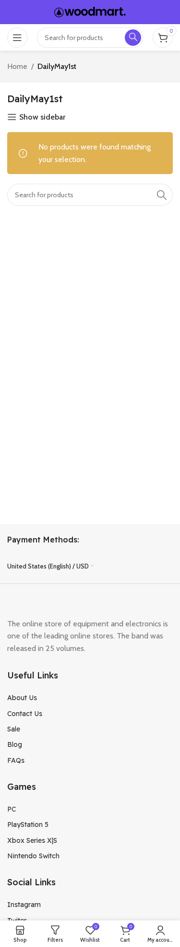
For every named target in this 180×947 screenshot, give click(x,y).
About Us (22, 697)
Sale (13, 729)
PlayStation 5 (27, 824)
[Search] (162, 195)
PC (11, 809)
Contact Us (24, 713)
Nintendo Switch (33, 856)
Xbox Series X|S (32, 840)
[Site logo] (90, 11)
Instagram (24, 904)
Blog (14, 744)
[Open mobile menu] (17, 37)
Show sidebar (42, 117)
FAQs (15, 760)
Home (17, 66)
